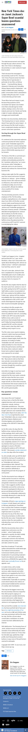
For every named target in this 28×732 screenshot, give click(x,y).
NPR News (9, 650)
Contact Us (5, 701)
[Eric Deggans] (5, 664)
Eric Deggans (9, 27)
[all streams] (26, 730)
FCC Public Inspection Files (9, 711)
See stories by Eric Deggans (18, 675)
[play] (2, 730)
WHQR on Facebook (8, 704)
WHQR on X (6, 708)
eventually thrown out (15, 561)
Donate (23, 2)
